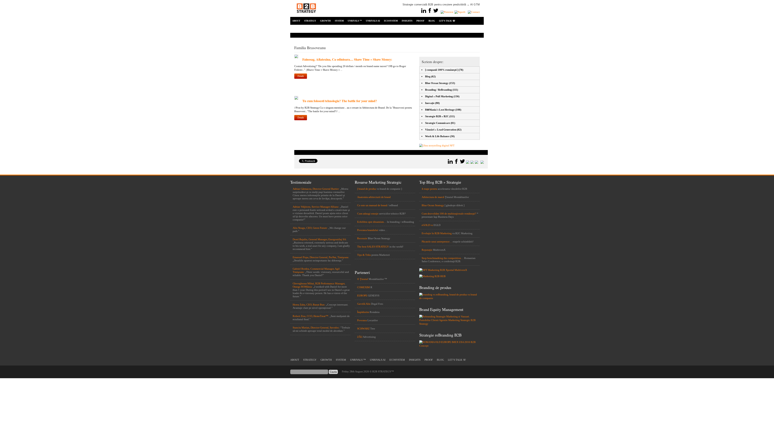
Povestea (362, 320)
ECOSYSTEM (391, 21)
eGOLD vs (427, 225)
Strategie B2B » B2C (437, 116)
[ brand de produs (366, 188)
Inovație (430, 103)
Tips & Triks (364, 254)
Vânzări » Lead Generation (440, 129)
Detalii (301, 76)
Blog (428, 76)
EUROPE (362, 295)
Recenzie (362, 238)
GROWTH (325, 21)
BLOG (432, 21)
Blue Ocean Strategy (436, 83)
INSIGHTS (407, 21)
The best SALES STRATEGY (373, 246)
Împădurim (363, 312)
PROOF (420, 21)
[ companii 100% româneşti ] (441, 69)
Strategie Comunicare (437, 122)
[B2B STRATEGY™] (306, 15)
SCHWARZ (363, 328)
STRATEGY (310, 21)
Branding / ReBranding (438, 89)
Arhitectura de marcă (433, 197)
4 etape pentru (429, 188)
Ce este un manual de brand (372, 205)
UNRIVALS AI (373, 21)
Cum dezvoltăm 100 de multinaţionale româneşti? (449, 213)
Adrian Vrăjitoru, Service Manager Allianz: (316, 206)
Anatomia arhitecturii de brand (374, 197)
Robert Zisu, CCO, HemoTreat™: (311, 316)
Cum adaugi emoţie (368, 213)
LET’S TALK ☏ (447, 21)
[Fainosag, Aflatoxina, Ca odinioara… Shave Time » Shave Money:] (296, 57)
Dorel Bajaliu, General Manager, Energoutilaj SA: (320, 239)
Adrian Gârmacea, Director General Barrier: (316, 188)
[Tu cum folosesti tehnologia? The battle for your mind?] (296, 98)
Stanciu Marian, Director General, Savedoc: (316, 327)
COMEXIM (363, 287)
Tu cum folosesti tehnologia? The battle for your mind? (339, 100)
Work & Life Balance (437, 136)
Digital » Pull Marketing (439, 96)
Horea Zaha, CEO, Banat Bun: (309, 304)
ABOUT (296, 21)
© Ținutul (362, 279)
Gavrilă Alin (363, 303)
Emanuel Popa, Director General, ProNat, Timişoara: (321, 257)
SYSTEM (339, 21)
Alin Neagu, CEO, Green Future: (310, 227)
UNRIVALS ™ (355, 21)
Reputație (427, 249)
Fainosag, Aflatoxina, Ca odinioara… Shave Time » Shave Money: (347, 59)
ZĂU (359, 336)
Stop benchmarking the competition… (443, 258)
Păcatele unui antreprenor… (437, 241)
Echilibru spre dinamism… (371, 221)
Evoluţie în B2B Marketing (437, 233)
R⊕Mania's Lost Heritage (440, 109)
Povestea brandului (367, 230)
